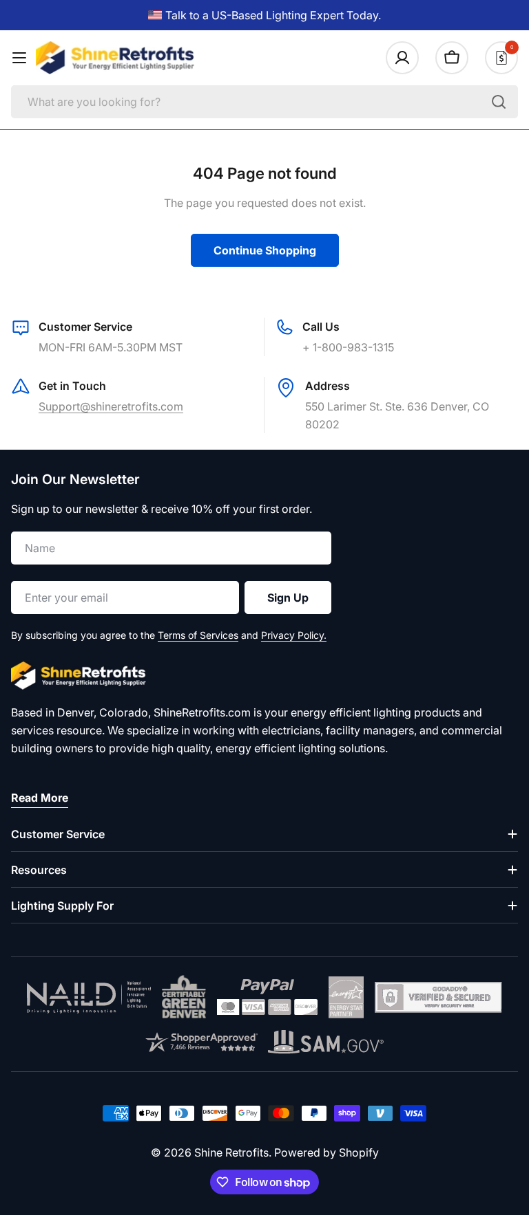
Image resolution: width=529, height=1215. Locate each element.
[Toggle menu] (19, 58)
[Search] (498, 102)
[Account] (402, 57)
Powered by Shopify (326, 1152)
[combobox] (264, 101)
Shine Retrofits (231, 1152)
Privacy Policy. (293, 635)
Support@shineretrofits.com (111, 406)
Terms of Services (198, 635)
